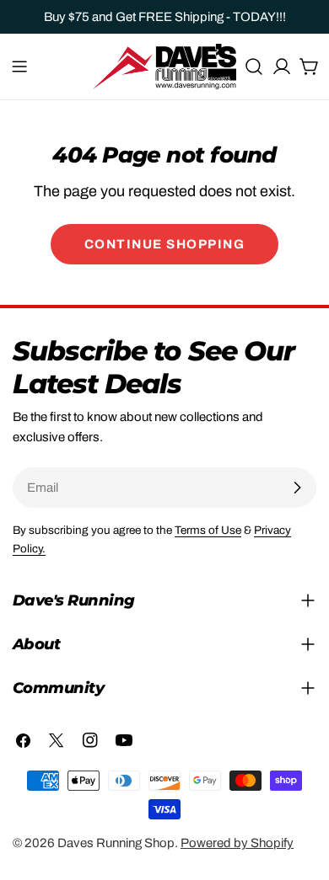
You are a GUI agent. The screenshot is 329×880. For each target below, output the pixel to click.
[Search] (254, 66)
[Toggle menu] (19, 66)
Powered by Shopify (237, 843)
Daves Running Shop (116, 843)
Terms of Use (208, 530)
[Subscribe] (297, 487)
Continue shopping (164, 244)
